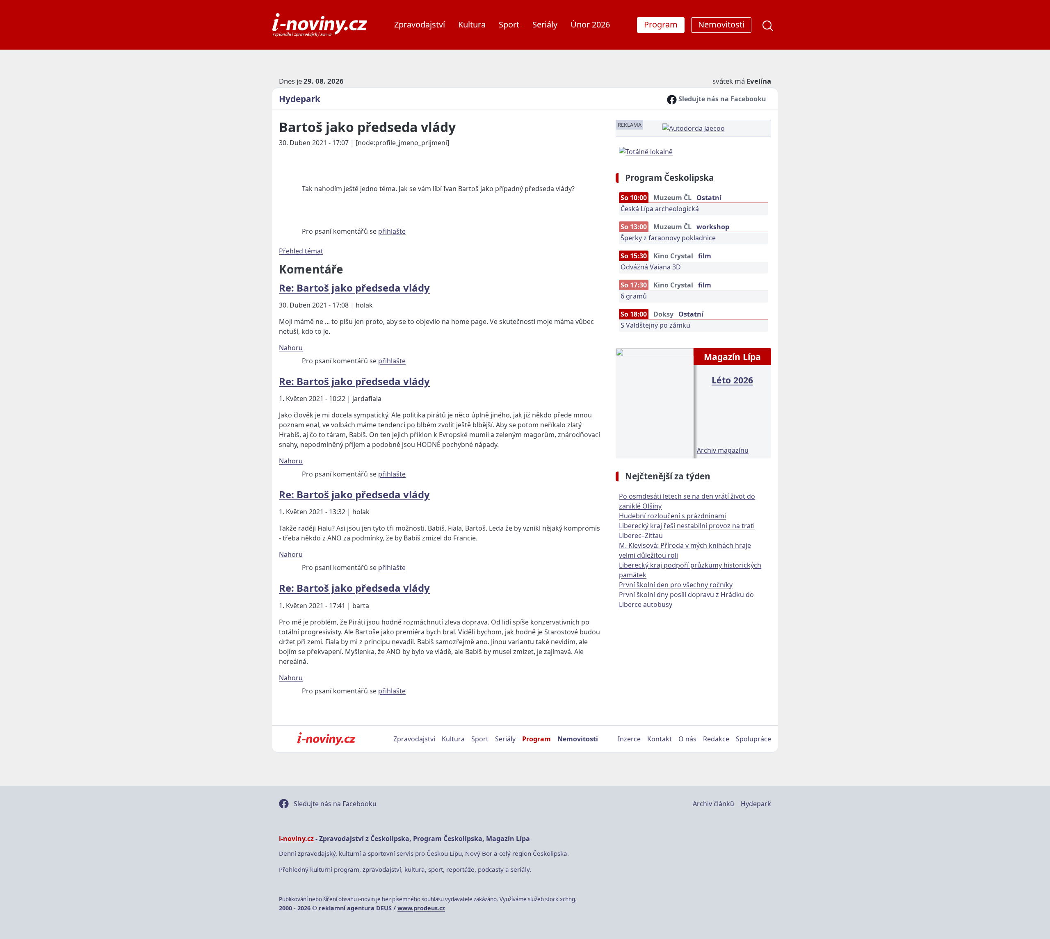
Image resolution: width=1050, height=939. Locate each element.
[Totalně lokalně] (646, 150)
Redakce (716, 738)
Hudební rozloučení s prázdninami (672, 515)
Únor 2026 (590, 24)
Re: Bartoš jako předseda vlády (354, 287)
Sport (509, 24)
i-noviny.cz (296, 838)
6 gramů (634, 296)
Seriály (544, 24)
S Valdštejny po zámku (655, 325)
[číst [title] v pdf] (654, 402)
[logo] (319, 25)
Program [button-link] (661, 24)
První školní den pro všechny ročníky (676, 584)
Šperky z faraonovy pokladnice (668, 237)
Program (536, 738)
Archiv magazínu (723, 450)
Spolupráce (753, 738)
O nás (687, 738)
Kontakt (659, 738)
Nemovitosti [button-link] (721, 24)
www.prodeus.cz (421, 908)
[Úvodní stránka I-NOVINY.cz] (326, 739)
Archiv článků (713, 803)
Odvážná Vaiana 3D (651, 266)
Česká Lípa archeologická (660, 208)
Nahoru (291, 347)
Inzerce (629, 738)
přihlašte (392, 231)
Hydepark (299, 99)
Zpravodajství (419, 24)
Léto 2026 (732, 380)
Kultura (472, 24)
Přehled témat (301, 250)
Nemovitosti (577, 738)
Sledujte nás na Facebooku (721, 98)
